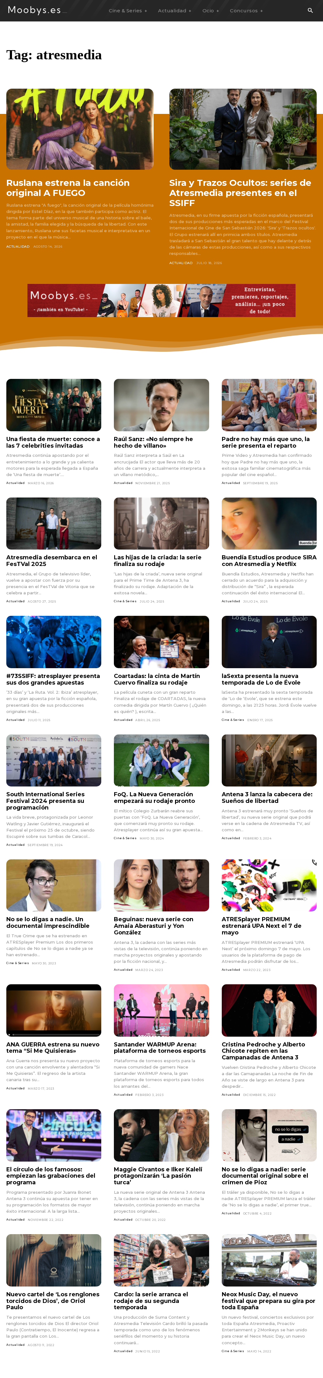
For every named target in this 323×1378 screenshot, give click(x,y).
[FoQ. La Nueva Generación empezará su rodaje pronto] (161, 760)
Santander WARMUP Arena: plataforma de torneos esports (160, 1048)
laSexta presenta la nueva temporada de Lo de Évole (261, 679)
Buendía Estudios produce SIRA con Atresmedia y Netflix (269, 561)
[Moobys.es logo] (37, 10)
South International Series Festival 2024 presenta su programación (45, 801)
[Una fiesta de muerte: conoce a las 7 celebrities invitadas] (53, 405)
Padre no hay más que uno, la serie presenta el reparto (266, 442)
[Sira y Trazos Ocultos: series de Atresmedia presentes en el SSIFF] (243, 129)
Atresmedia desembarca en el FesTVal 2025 (51, 561)
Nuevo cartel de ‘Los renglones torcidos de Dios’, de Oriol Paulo (52, 1301)
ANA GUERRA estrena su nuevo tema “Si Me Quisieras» (52, 1048)
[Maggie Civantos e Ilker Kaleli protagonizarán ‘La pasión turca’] (161, 1135)
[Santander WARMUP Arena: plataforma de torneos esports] (161, 1010)
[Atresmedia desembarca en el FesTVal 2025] (53, 524)
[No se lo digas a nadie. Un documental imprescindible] (53, 885)
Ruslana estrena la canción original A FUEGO (68, 187)
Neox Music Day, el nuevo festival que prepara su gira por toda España (268, 1301)
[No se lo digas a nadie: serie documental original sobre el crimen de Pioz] (269, 1135)
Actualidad (18, 246)
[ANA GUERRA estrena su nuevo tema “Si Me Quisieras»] (53, 1010)
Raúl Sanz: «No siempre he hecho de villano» (153, 442)
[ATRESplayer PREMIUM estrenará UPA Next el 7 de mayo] (269, 885)
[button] (310, 10)
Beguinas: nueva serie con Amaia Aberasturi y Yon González (153, 926)
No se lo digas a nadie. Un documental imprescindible (48, 922)
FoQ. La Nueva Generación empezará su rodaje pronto (154, 797)
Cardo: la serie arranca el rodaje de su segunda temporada (151, 1301)
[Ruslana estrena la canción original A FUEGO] (80, 129)
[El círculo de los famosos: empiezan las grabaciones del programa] (53, 1135)
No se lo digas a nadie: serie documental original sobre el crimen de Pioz (265, 1176)
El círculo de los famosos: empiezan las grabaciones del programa (50, 1176)
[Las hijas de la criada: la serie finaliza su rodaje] (161, 524)
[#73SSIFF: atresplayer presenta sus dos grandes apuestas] (53, 642)
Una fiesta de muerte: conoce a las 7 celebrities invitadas (53, 442)
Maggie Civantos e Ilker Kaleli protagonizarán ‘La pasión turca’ (158, 1176)
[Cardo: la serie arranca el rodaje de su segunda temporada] (161, 1260)
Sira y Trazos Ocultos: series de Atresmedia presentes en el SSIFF (240, 192)
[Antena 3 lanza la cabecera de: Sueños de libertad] (269, 760)
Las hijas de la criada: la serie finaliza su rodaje (158, 561)
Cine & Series (125, 601)
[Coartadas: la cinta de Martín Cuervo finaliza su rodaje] (161, 642)
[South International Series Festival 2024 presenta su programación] (53, 760)
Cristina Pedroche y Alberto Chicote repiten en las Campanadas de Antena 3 (263, 1051)
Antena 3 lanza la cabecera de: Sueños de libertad (267, 797)
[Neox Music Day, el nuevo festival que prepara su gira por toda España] (269, 1260)
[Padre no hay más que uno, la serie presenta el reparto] (269, 405)
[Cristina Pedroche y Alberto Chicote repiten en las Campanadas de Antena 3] (269, 1010)
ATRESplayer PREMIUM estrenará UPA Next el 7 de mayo (262, 926)
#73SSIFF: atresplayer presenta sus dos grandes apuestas (53, 679)
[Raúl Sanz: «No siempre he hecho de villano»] (161, 405)
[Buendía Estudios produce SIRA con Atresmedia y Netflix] (269, 524)
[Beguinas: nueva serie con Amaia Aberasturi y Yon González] (161, 885)
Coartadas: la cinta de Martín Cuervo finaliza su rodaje (157, 679)
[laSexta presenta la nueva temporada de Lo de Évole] (269, 642)
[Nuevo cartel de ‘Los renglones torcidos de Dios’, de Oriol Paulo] (53, 1260)
